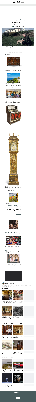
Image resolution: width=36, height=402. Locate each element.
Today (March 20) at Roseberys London (9, 69)
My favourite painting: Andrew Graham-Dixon (11, 232)
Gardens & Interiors (16, 19)
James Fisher (15, 26)
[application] (13, 276)
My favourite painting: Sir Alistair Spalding (10, 267)
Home (12, 19)
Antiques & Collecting (21, 19)
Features (23, 26)
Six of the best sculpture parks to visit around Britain (12, 205)
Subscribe (32, 1)
